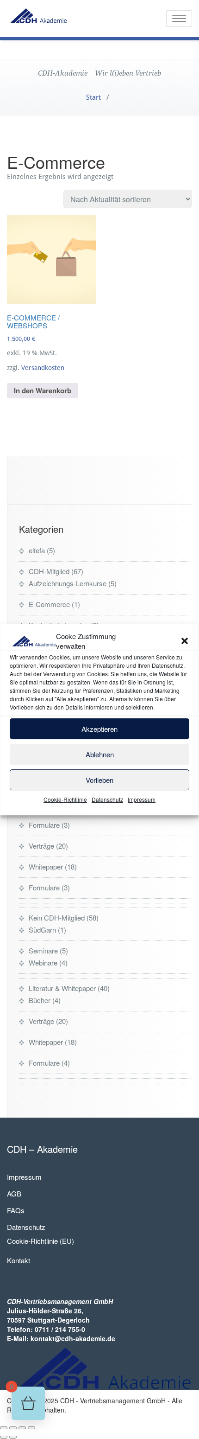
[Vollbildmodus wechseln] (13, 1427)
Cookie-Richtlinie (65, 799)
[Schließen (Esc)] (31, 1427)
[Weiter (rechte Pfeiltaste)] (13, 1437)
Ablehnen (100, 754)
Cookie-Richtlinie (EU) (40, 1241)
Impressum (141, 799)
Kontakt (18, 1260)
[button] (184, 641)
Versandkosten (42, 367)
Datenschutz (107, 799)
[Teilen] (22, 1427)
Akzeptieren (99, 729)
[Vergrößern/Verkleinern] (3, 1427)
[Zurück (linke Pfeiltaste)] (3, 1437)
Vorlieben (99, 780)
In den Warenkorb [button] (42, 390)
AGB (14, 1193)
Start (93, 97)
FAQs (16, 1210)
